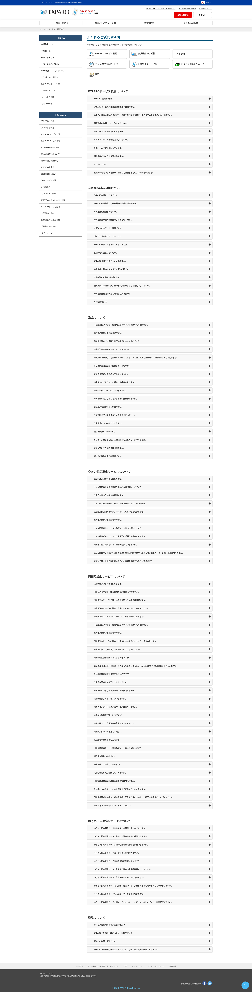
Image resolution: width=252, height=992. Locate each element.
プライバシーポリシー (155, 966)
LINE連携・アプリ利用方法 (52, 71)
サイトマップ (46, 233)
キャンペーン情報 (48, 194)
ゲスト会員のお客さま (50, 64)
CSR (125, 966)
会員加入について (48, 44)
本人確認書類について (50, 154)
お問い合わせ (46, 104)
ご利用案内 (60, 38)
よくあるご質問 (47, 97)
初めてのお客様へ (48, 121)
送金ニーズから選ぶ (49, 180)
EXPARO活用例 (47, 167)
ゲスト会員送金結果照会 (187, 9)
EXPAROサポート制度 (50, 84)
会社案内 (79, 966)
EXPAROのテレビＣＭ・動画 (53, 200)
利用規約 (172, 966)
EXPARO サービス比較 (50, 141)
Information (60, 115)
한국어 (208, 3)
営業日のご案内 (47, 213)
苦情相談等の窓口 (48, 226)
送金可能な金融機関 (49, 161)
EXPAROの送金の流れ (50, 147)
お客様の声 (46, 187)
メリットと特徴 (47, 128)
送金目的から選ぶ (48, 174)
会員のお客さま (47, 57)
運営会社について (205, 9)
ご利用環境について (49, 90)
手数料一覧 (46, 51)
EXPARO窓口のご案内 (50, 207)
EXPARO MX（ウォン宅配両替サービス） (160, 9)
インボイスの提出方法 (50, 77)
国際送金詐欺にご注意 (50, 220)
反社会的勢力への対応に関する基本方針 (103, 966)
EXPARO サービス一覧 (50, 134)
